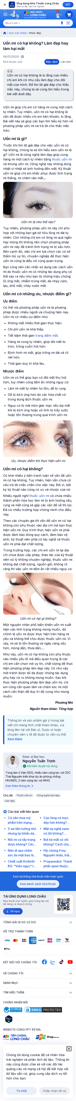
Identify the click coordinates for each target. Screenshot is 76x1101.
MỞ (68, 4)
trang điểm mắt (46, 335)
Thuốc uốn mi (24, 795)
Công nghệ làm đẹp (48, 795)
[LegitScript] (22, 1019)
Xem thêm (14, 739)
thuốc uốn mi (62, 159)
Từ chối (21, 1090)
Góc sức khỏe (18, 32)
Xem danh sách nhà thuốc (38, 884)
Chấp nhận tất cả (54, 1090)
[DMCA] (43, 1010)
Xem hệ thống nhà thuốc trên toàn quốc (38, 876)
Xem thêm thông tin (17, 785)
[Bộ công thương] (12, 1010)
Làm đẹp (10, 800)
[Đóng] (4, 5)
